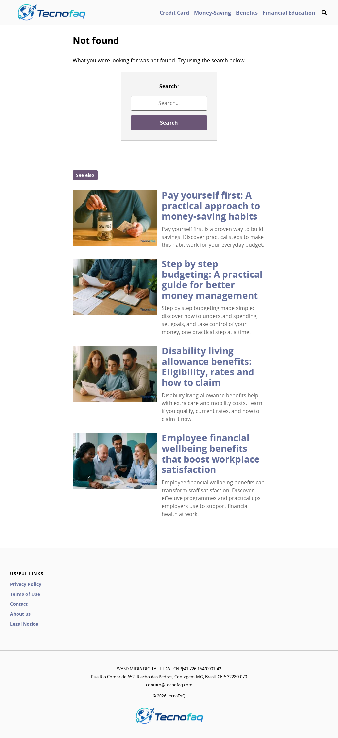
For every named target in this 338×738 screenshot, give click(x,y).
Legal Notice (24, 624)
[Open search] (324, 12)
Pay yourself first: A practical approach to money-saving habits (211, 206)
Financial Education (289, 12)
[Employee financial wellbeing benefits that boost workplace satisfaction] (115, 461)
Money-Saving (212, 12)
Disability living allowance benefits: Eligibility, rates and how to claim (208, 366)
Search (169, 122)
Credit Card (174, 12)
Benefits (247, 12)
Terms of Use (25, 594)
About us (20, 614)
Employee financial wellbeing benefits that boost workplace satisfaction (211, 454)
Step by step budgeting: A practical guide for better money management (212, 279)
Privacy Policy (25, 584)
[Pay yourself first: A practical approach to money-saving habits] (115, 218)
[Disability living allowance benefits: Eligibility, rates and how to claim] (115, 374)
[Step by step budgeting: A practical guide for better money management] (115, 287)
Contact (19, 604)
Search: (169, 86)
